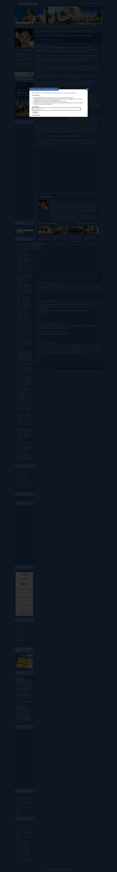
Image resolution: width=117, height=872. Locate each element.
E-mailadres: (35, 106)
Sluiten (87, 89)
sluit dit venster (36, 115)
